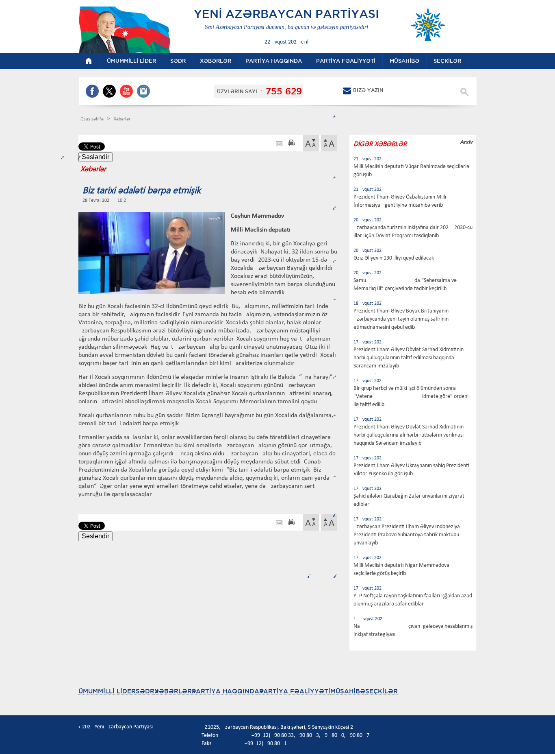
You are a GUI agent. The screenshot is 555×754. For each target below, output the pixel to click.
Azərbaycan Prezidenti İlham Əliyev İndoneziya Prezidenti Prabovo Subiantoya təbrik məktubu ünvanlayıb (406, 535)
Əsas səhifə (92, 119)
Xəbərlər (122, 119)
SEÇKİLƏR (381, 691)
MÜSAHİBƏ (347, 691)
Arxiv (466, 141)
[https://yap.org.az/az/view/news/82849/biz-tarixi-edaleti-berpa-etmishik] (279, 143)
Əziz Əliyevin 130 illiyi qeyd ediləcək (393, 258)
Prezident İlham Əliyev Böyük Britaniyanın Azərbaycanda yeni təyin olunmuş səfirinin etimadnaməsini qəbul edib (401, 319)
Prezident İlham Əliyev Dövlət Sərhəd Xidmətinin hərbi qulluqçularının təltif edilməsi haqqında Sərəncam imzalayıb (408, 358)
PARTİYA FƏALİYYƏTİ (294, 691)
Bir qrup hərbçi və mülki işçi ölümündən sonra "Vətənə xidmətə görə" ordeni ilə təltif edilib (410, 396)
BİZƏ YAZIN (368, 90)
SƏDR (145, 691)
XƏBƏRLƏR (173, 691)
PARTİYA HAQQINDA (225, 691)
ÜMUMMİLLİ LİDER (107, 691)
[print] (291, 143)
